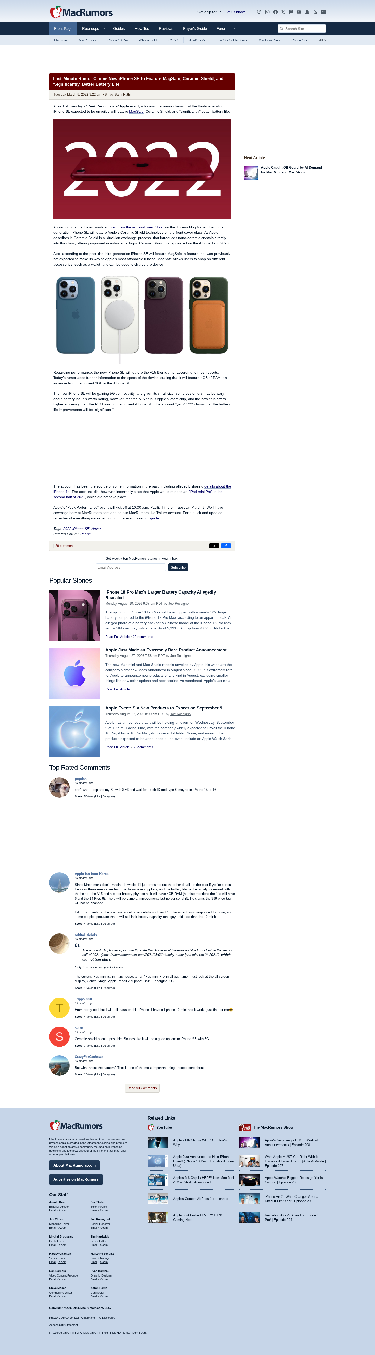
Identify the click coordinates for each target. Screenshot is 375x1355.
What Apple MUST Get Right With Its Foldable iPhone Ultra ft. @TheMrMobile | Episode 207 (295, 1161)
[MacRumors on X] (283, 12)
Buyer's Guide (195, 28)
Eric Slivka (97, 1202)
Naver (96, 529)
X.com (62, 1210)
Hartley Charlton (60, 1253)
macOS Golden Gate (232, 40)
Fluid (105, 1332)
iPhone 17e (299, 40)
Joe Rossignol (178, 604)
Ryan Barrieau (100, 1270)
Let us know (235, 12)
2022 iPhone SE (76, 529)
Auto (127, 1332)
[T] (59, 1017)
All (322, 40)
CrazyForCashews (89, 1057)
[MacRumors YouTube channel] (299, 12)
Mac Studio (87, 40)
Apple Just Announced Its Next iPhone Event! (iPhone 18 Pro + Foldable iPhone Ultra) (203, 1161)
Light (135, 1332)
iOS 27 (173, 40)
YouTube (164, 1127)
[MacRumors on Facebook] (275, 12)
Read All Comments (142, 1088)
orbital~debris (86, 935)
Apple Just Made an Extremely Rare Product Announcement (166, 650)
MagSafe (136, 111)
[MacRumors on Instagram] (267, 12)
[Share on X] (214, 545)
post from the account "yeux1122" (137, 227)
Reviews (166, 28)
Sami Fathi (123, 94)
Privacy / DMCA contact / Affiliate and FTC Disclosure (82, 1317)
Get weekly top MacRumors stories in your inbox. (142, 558)
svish (79, 1028)
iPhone (85, 534)
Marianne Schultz (102, 1253)
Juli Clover (56, 1219)
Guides (119, 28)
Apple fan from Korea (91, 874)
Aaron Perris (99, 1288)
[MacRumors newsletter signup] (323, 12)
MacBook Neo (269, 40)
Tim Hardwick (100, 1236)
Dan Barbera (57, 1270)
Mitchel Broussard (61, 1236)
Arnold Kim (57, 1202)
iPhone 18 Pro (117, 40)
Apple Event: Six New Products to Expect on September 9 (163, 708)
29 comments (65, 546)
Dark (144, 1332)
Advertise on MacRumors (76, 1179)
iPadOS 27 (197, 40)
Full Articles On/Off (86, 1332)
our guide (151, 518)
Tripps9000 (83, 999)
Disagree (108, 796)
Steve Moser (57, 1288)
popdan (81, 779)
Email (52, 1210)
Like (97, 796)
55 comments (143, 747)
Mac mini (61, 40)
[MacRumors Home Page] (81, 12)
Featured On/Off (61, 1332)
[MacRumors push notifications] (307, 12)
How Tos (142, 28)
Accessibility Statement (63, 1324)
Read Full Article (117, 637)
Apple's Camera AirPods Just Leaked (200, 1199)
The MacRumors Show (273, 1127)
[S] (59, 1046)
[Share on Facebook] (226, 545)
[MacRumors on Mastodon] (290, 12)
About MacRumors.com (74, 1165)
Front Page (63, 28)
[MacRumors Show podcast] (259, 12)
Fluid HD (115, 1332)
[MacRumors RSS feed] (315, 12)
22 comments (143, 637)
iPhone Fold (148, 40)
